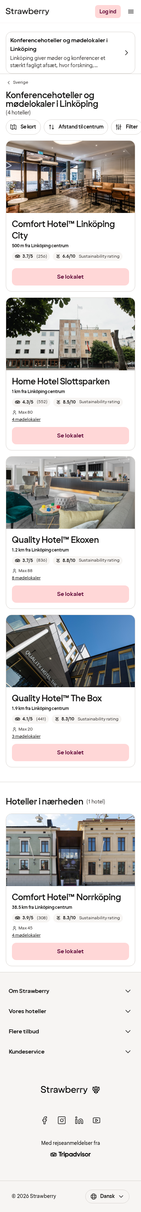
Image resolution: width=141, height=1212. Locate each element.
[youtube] (96, 1120)
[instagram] (61, 1120)
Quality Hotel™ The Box (57, 699)
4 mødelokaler (26, 420)
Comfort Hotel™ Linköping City (63, 230)
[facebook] (44, 1120)
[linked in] (79, 1120)
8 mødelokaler (26, 578)
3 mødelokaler (26, 737)
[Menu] (131, 11)
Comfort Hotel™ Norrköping (66, 897)
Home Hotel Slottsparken (61, 382)
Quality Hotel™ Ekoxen (55, 540)
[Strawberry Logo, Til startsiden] (27, 11)
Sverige (17, 83)
